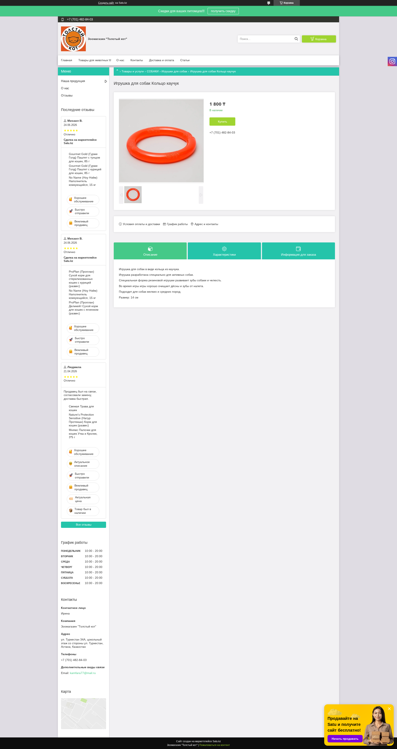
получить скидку (223, 11)
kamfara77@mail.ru (83, 673)
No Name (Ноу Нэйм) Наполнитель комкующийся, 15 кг (83, 181)
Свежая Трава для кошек (81, 408)
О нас (120, 60)
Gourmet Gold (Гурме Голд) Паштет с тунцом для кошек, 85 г (84, 157)
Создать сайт (106, 2)
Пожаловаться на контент (214, 745)
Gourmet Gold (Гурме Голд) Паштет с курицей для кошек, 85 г (85, 169)
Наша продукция (73, 81)
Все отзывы (83, 524)
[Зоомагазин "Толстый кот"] (73, 38)
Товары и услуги (133, 71)
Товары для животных (93, 60)
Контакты (136, 60)
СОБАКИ (153, 71)
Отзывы (67, 95)
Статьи (185, 60)
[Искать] (296, 39)
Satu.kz (217, 741)
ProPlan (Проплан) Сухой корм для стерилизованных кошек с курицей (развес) (81, 279)
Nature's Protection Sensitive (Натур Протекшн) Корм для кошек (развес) (83, 420)
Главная (66, 60)
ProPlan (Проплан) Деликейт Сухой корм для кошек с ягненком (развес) (83, 308)
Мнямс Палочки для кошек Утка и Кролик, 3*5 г (83, 433)
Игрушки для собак (174, 71)
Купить (222, 121)
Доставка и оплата (161, 60)
